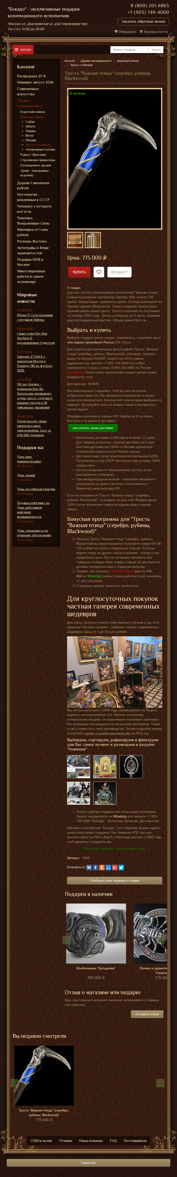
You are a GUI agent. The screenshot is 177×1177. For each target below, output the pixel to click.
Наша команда (91, 1141)
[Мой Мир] (108, 867)
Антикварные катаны (40, 149)
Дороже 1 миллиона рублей (33, 185)
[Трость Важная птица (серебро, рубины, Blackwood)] (114, 158)
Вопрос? (119, 272)
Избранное (127, 32)
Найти (156, 49)
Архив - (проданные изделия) (34, 173)
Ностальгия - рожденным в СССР (33, 197)
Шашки (31, 131)
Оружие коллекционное (29, 103)
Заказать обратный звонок (143, 21)
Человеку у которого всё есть (34, 209)
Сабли (30, 121)
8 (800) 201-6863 (150, 5)
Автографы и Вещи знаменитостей (33, 250)
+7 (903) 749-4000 (148, 12)
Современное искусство (28, 91)
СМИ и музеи (41, 1141)
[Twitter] (121, 867)
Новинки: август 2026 (35, 82)
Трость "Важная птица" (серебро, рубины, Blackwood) (44, 1112)
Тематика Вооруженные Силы (33, 220)
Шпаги (30, 126)
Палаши (31, 140)
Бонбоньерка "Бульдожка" (96, 968)
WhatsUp (120, 816)
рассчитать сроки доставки (93, 428)
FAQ (113, 1141)
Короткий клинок (32, 112)
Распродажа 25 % (31, 76)
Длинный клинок (32, 117)
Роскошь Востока (32, 241)
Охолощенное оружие (35, 165)
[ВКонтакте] (89, 867)
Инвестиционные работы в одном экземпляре (31, 276)
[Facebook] (95, 867)
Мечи (29, 135)
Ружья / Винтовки (33, 154)
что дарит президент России (90, 342)
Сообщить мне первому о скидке (114, 880)
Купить (79, 272)
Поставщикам (135, 1141)
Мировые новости (27, 298)
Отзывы (65, 1141)
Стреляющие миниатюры (37, 160)
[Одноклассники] (102, 867)
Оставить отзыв (147, 1014)
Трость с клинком (38, 145)
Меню (26, 50)
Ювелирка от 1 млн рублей (32, 232)
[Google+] (115, 867)
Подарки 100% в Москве (30, 262)
